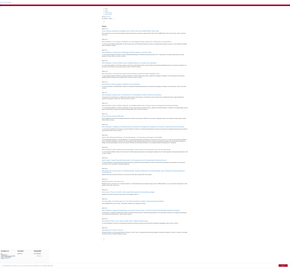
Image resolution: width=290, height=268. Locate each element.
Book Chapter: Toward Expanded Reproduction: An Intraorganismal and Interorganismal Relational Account (134, 160)
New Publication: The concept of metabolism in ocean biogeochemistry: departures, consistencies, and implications (136, 42)
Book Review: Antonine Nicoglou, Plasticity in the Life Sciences (121, 84)
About (106, 8)
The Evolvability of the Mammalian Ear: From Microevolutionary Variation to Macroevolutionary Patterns (133, 201)
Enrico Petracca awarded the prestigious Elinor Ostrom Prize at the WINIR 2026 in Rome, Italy (130, 31)
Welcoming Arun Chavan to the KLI (112, 230)
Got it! (283, 265)
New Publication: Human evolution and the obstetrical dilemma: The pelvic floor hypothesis (129, 63)
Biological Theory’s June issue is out (113, 181)
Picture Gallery (108, 13)
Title (107, 16)
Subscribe (39, 256)
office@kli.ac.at (7, 258)
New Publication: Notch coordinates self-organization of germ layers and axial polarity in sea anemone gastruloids (136, 149)
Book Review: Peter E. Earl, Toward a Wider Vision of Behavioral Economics (125, 221)
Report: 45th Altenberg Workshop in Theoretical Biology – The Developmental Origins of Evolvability (132, 137)
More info (50, 266)
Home (1, 2)
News (9, 2)
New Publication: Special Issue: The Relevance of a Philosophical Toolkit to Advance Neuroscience (132, 95)
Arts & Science (108, 14)
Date (109, 16)
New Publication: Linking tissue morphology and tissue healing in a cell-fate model (126, 52)
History (106, 11)
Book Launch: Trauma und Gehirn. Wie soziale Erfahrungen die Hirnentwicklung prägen (128, 192)
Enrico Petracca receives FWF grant (113, 116)
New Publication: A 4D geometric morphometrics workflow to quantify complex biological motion (130, 73)
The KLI (6, 2)
